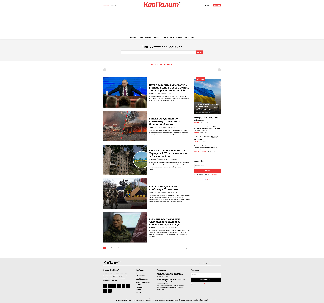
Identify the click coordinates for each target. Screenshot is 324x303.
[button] (114, 5)
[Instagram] (110, 286)
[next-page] (122, 248)
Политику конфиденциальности (211, 283)
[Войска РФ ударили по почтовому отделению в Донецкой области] (125, 126)
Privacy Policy (213, 174)
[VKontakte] (105, 291)
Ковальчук (198, 112)
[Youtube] (110, 291)
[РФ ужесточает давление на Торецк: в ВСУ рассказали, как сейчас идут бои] (125, 160)
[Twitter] (128, 286)
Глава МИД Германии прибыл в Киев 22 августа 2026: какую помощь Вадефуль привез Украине (206, 118)
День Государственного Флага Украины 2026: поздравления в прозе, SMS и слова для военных (207, 106)
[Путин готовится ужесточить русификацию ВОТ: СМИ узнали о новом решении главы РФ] (125, 92)
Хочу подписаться (205, 279)
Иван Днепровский (162, 93)
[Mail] (114, 286)
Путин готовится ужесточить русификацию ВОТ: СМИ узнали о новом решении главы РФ (169, 87)
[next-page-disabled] (219, 69)
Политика (152, 227)
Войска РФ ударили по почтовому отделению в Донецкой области (164, 121)
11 (118, 247)
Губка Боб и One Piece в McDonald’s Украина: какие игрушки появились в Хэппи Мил (205, 147)
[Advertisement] (162, 23)
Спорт (196, 141)
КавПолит (167, 299)
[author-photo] (157, 93)
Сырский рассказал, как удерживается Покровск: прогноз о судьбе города (165, 221)
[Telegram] (123, 286)
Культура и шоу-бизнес (200, 151)
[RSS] (119, 286)
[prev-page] (104, 69)
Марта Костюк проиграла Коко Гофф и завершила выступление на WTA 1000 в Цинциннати (206, 137)
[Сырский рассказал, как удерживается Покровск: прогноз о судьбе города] (125, 227)
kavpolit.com (192, 299)
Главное (151, 93)
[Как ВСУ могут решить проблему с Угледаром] (125, 193)
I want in (207, 170)
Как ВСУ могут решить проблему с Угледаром (163, 188)
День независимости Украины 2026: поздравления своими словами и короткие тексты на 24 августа (207, 128)
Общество (152, 159)
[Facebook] (105, 286)
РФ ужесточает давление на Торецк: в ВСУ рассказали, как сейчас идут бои (168, 153)
